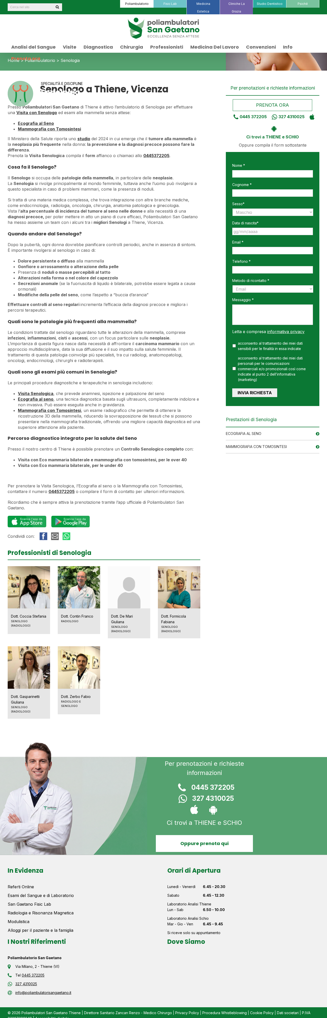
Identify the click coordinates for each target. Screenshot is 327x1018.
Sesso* (238, 204)
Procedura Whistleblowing (224, 1013)
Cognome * (242, 184)
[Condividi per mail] (55, 536)
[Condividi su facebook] (43, 536)
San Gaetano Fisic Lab (29, 904)
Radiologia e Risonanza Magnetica (41, 912)
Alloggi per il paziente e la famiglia (40, 930)
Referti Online (21, 886)
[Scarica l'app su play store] (273, 128)
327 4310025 (291, 116)
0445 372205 (253, 116)
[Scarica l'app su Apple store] (311, 116)
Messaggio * (243, 300)
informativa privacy (286, 331)
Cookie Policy (262, 1013)
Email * (237, 242)
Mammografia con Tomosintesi (256, 446)
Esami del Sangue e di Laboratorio (41, 895)
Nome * (238, 165)
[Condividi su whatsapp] (66, 536)
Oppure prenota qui (204, 843)
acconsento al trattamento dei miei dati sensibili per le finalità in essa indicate (270, 346)
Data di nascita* (245, 223)
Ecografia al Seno (243, 433)
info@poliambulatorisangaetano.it (43, 992)
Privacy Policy (187, 1013)
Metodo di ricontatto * (250, 280)
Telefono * (241, 261)
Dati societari (288, 1013)
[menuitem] (136, 4)
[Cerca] (57, 7)
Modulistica (18, 921)
